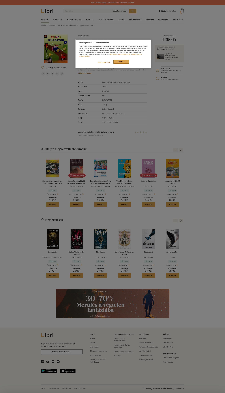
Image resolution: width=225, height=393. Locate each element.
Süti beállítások (104, 62)
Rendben (121, 62)
